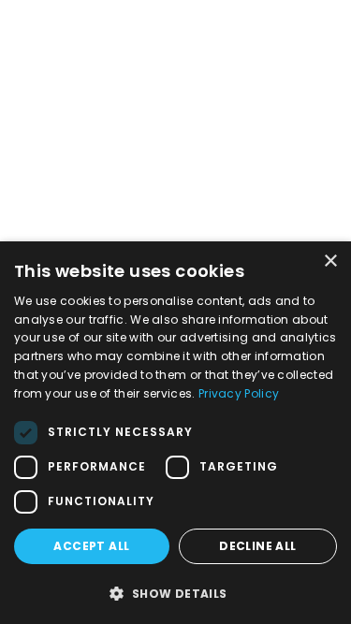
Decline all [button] (257, 546)
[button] (175, 593)
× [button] (330, 261)
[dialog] (175, 432)
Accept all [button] (91, 546)
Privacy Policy (238, 393)
